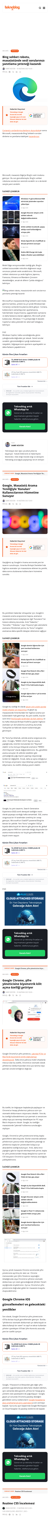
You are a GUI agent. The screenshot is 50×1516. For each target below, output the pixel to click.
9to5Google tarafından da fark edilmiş (27, 718)
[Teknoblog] (12, 7)
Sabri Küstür (10, 69)
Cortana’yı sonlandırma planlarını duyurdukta (21, 130)
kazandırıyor (34, 136)
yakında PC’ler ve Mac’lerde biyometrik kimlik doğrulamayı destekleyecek (24, 1056)
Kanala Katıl (25, 426)
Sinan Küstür (10, 1508)
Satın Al (14, 365)
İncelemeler (15, 1497)
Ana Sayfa (5, 51)
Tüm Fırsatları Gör (23, 386)
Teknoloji (14, 51)
